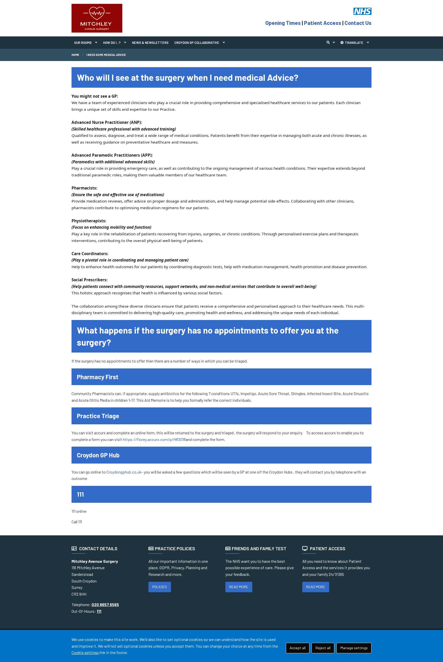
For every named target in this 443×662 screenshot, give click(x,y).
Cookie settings (85, 652)
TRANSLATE (353, 43)
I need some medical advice (106, 54)
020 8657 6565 (105, 604)
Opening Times (283, 22)
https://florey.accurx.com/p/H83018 (154, 439)
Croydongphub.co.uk (124, 471)
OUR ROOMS (83, 43)
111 (99, 611)
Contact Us (358, 22)
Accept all (298, 648)
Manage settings (354, 648)
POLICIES (159, 587)
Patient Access (322, 22)
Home (75, 54)
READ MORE (238, 587)
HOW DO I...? (111, 43)
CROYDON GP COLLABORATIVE (196, 43)
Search (332, 42)
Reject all (323, 648)
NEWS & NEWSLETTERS (150, 43)
